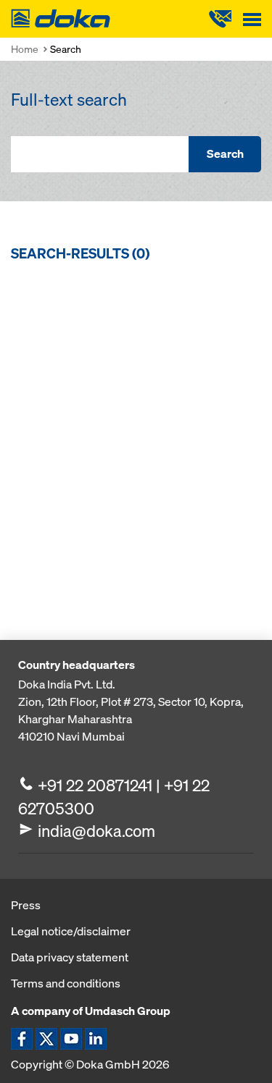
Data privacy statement (69, 957)
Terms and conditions (65, 983)
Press (26, 905)
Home (24, 49)
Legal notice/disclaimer (71, 931)
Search (225, 153)
